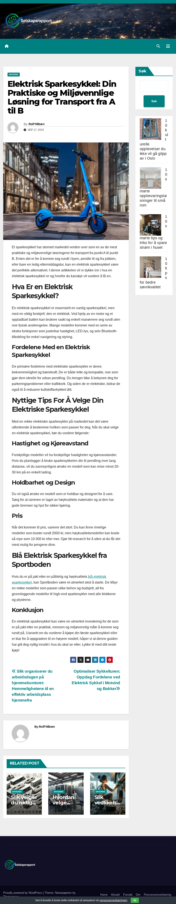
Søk (142, 71)
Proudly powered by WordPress (23, 892)
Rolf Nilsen (36, 124)
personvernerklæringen (113, 900)
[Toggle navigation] (168, 46)
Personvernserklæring (157, 894)
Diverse (13, 74)
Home (104, 894)
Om (138, 894)
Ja (134, 900)
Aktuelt (115, 894)
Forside (127, 894)
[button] (158, 46)
